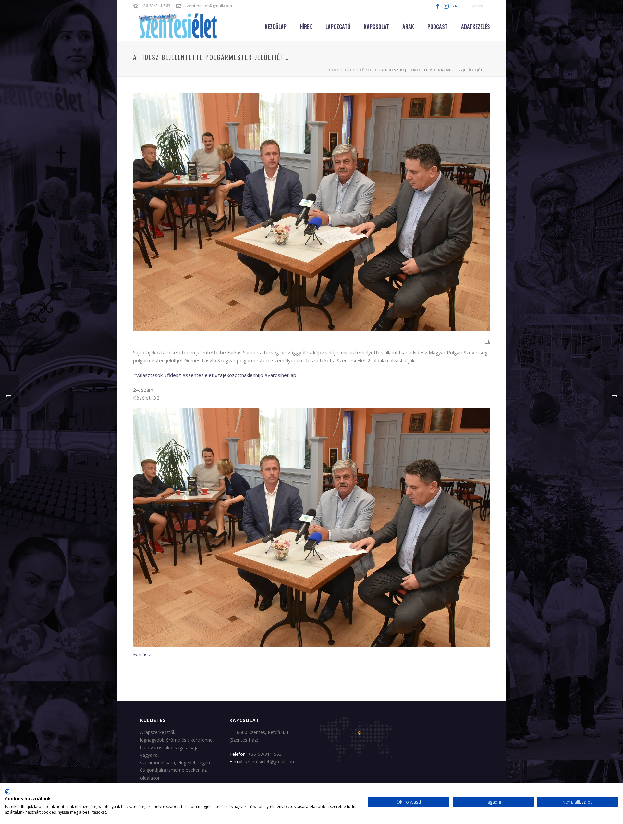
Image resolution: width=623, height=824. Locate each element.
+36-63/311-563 (155, 5)
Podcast (437, 27)
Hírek (306, 27)
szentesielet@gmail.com (208, 5)
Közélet (368, 70)
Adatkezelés (475, 27)
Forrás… (142, 654)
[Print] (487, 341)
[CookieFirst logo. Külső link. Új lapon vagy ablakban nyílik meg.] (7, 792)
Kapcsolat (376, 27)
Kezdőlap (276, 27)
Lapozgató (337, 27)
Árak (408, 27)
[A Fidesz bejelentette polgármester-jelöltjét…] (311, 212)
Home (333, 70)
